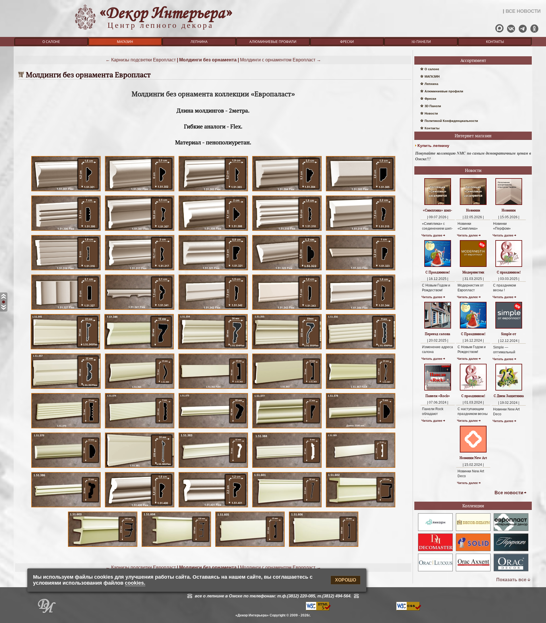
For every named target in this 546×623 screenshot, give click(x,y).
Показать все (511, 579)
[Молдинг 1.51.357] (66, 388)
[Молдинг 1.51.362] (213, 388)
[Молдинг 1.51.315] (360, 230)
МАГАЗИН (125, 41)
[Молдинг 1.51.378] (360, 428)
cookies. (135, 583)
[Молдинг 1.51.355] (287, 349)
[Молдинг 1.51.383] (213, 467)
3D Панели (421, 41)
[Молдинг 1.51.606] (324, 546)
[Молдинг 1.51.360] (140, 388)
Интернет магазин (473, 135)
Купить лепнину (433, 145)
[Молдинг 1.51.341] (140, 309)
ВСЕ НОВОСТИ (523, 11)
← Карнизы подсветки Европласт (141, 59)
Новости (431, 113)
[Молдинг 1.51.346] (139, 349)
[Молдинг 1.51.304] (287, 191)
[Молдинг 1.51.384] (287, 467)
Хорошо (345, 580)
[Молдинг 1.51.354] (213, 349)
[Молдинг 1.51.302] (140, 191)
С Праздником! (437, 272)
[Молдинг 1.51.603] (103, 546)
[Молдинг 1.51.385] (360, 467)
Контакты (495, 41)
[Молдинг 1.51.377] (287, 428)
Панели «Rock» (437, 396)
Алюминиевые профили (272, 41)
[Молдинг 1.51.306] (66, 230)
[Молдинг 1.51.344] (360, 309)
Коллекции (473, 505)
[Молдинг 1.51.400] (140, 507)
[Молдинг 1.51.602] (360, 507)
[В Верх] (3, 297)
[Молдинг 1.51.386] (66, 507)
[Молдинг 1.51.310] (287, 230)
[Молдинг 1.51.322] (287, 270)
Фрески (347, 41)
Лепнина (199, 41)
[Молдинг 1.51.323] (360, 270)
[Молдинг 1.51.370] (66, 428)
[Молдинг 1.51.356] (360, 349)
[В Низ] (3, 307)
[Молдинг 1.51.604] (176, 546)
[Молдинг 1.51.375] (213, 428)
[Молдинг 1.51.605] (250, 546)
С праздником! (509, 272)
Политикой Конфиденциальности (451, 120)
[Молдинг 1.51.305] (360, 191)
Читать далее (431, 235)
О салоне (51, 41)
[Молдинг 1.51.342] (213, 309)
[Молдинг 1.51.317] (140, 270)
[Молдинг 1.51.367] (360, 388)
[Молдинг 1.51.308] (213, 230)
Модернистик (473, 272)
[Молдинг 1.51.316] (66, 270)
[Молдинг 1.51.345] (65, 349)
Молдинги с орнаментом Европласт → (280, 59)
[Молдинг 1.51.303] (213, 191)
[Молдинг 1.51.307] (140, 230)
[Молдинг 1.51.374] (140, 428)
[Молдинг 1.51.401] (213, 507)
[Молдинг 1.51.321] (213, 270)
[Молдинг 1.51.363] (287, 388)
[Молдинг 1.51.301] (66, 191)
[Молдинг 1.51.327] (66, 309)
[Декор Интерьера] (46, 607)
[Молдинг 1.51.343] (287, 309)
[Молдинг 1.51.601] (287, 507)
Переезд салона (437, 334)
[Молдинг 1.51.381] (140, 467)
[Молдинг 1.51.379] (66, 467)
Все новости (509, 492)
